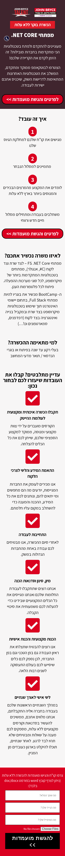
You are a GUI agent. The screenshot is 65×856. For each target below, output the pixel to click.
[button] (7, 39)
